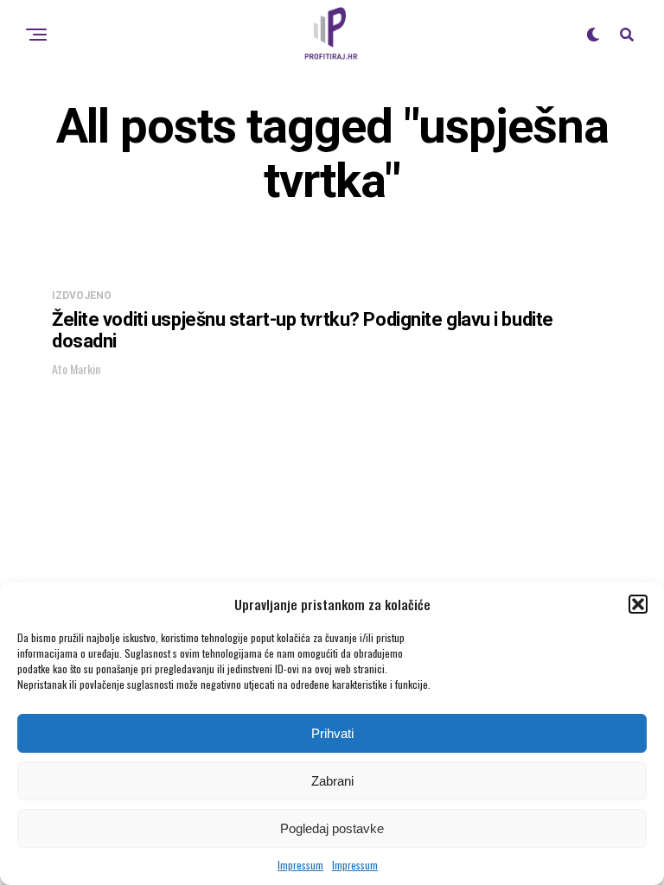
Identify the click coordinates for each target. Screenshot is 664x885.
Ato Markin (76, 369)
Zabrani (332, 781)
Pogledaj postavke (332, 828)
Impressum (300, 864)
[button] (638, 604)
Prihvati (332, 733)
